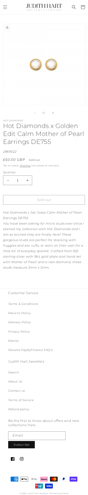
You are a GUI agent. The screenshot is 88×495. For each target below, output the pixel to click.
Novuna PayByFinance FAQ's (30, 350)
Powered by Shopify (59, 493)
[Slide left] (34, 112)
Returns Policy (19, 313)
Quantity (9, 172)
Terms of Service (21, 400)
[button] (5, 7)
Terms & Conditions (23, 304)
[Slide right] (53, 112)
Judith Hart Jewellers (37, 493)
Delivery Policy (19, 322)
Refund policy (18, 409)
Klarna (13, 341)
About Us (15, 381)
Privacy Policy (19, 331)
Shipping (25, 165)
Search (13, 372)
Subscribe (21, 444)
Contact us (16, 390)
